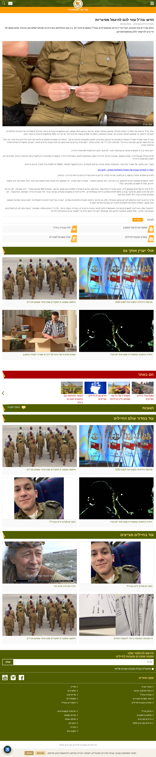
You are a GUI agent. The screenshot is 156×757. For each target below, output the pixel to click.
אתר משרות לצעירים (59, 237)
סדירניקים (71, 695)
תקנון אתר (71, 731)
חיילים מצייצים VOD (142, 723)
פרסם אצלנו (70, 719)
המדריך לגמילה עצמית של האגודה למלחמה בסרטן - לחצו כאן (126, 170)
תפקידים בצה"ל (69, 703)
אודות (73, 727)
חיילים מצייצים (145, 719)
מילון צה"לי (147, 711)
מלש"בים (72, 691)
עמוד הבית (147, 687)
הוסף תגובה (13, 407)
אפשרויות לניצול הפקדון (135, 227)
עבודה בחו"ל (146, 695)
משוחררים (71, 699)
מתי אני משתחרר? (78, 9)
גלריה (73, 687)
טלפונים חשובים (144, 715)
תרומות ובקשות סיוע (66, 711)
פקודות (137, 219)
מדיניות (40, 753)
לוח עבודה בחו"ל (61, 227)
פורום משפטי (70, 715)
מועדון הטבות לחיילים (136, 237)
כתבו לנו (72, 723)
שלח (8, 662)
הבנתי (29, 753)
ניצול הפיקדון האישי (143, 691)
